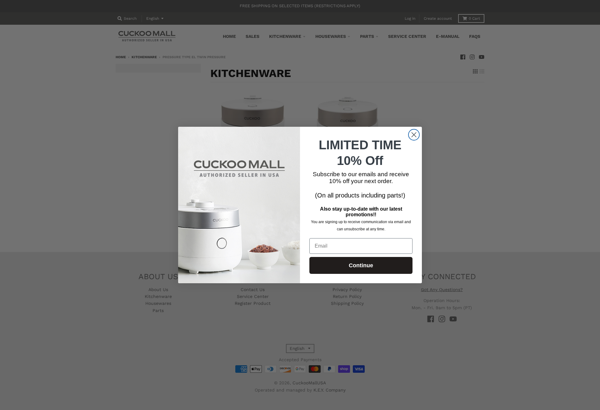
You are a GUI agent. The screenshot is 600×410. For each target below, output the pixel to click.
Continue (361, 265)
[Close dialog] (413, 134)
